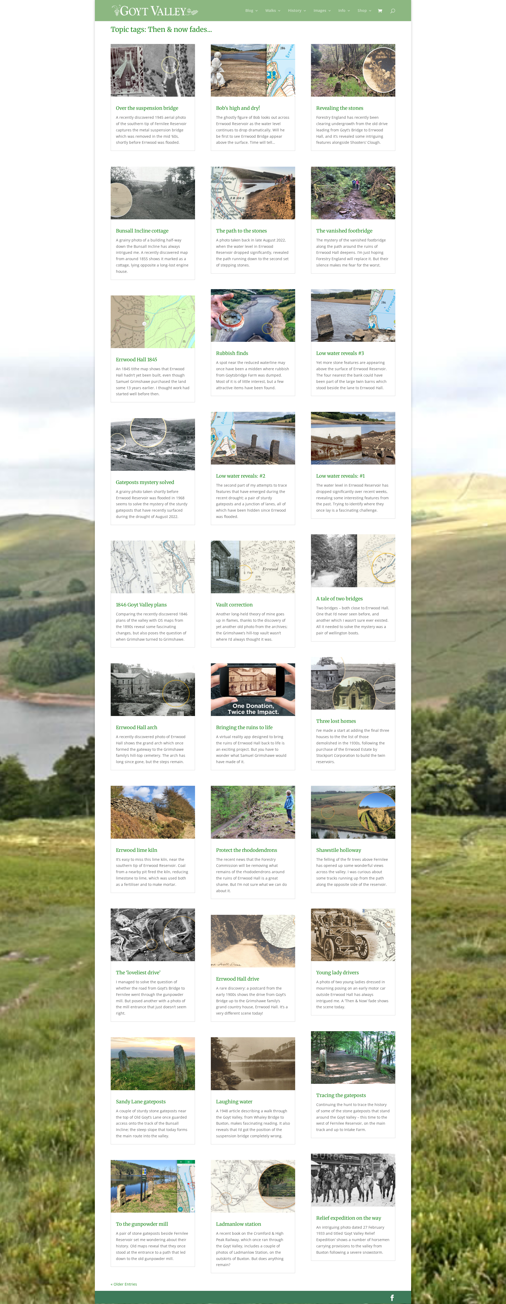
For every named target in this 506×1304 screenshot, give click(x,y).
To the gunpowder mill (142, 1224)
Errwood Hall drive (237, 979)
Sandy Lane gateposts (141, 1102)
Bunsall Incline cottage (142, 231)
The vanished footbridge (344, 231)
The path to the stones (241, 231)
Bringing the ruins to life (244, 727)
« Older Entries (124, 1284)
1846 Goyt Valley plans (141, 605)
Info (342, 11)
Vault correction (234, 605)
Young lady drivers (337, 973)
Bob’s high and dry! (238, 108)
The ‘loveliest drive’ (138, 973)
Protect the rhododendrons (246, 850)
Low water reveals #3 (340, 353)
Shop (362, 11)
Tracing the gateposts (341, 1095)
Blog (249, 11)
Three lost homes (336, 721)
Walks (270, 11)
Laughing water (234, 1102)
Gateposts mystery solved (145, 482)
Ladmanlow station (238, 1224)
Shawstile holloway (338, 850)
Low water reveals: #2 (240, 476)
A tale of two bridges (339, 599)
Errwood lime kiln (136, 850)
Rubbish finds (232, 353)
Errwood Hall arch (136, 727)
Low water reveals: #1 (340, 476)
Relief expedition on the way (348, 1218)
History (294, 11)
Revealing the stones (339, 108)
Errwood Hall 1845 (136, 360)
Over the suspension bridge (147, 108)
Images (320, 11)
